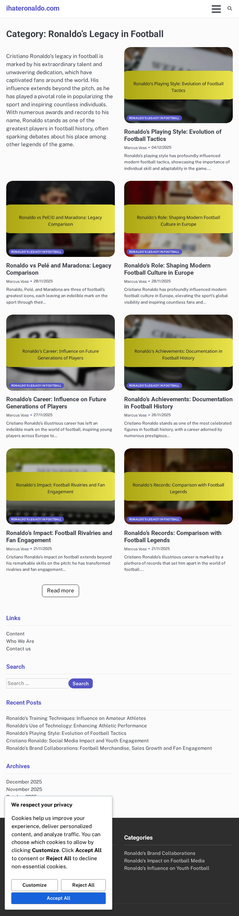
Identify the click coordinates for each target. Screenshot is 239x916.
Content (15, 633)
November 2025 (24, 789)
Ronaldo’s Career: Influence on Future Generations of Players (56, 403)
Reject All (83, 885)
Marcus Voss (135, 147)
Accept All (58, 898)
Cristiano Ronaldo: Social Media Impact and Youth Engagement (77, 740)
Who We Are (20, 641)
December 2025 (24, 781)
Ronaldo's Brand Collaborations (159, 853)
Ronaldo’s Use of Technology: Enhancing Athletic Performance (76, 725)
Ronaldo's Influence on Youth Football (166, 868)
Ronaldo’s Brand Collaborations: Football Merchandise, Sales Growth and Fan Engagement (109, 748)
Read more (60, 590)
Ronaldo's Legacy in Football (154, 118)
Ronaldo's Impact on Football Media (164, 860)
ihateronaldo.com (32, 8)
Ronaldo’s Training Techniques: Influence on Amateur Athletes (76, 718)
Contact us (18, 648)
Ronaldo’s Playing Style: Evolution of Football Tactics (66, 733)
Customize (34, 885)
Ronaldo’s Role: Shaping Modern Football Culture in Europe (167, 269)
